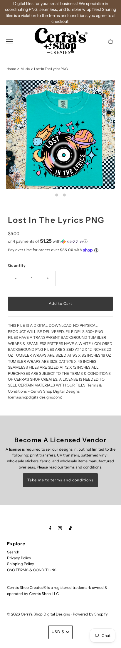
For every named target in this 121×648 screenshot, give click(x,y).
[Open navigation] (9, 41)
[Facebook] (50, 528)
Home (11, 69)
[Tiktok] (70, 528)
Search (13, 552)
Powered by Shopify (90, 614)
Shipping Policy (20, 564)
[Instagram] (60, 528)
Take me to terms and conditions (60, 480)
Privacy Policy (19, 558)
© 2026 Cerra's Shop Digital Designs (38, 614)
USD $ (58, 632)
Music (25, 69)
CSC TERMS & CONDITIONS (31, 570)
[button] (60, 241)
